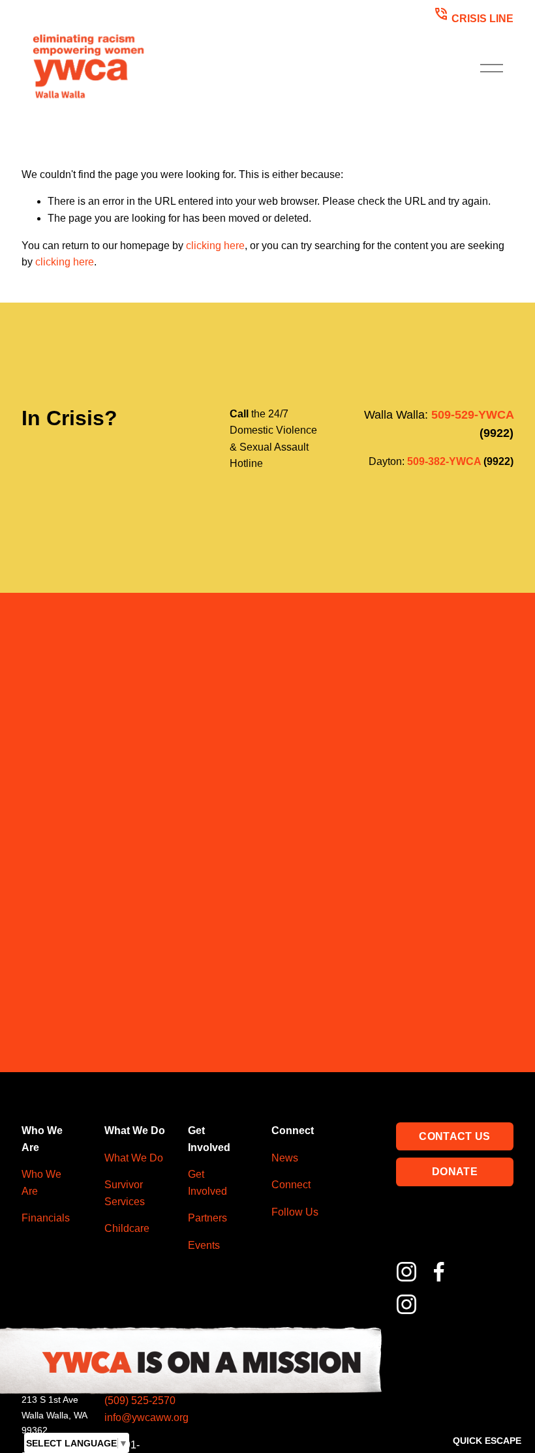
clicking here (215, 245)
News (284, 1157)
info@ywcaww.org (146, 1417)
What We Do (133, 1157)
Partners (207, 1217)
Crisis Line (473, 14)
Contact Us (454, 1136)
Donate (455, 1171)
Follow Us (294, 1212)
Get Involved (207, 1183)
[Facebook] (439, 1271)
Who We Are (41, 1183)
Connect (291, 1184)
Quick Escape (487, 1440)
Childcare (126, 1228)
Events (204, 1245)
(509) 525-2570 (140, 1400)
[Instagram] (406, 1271)
